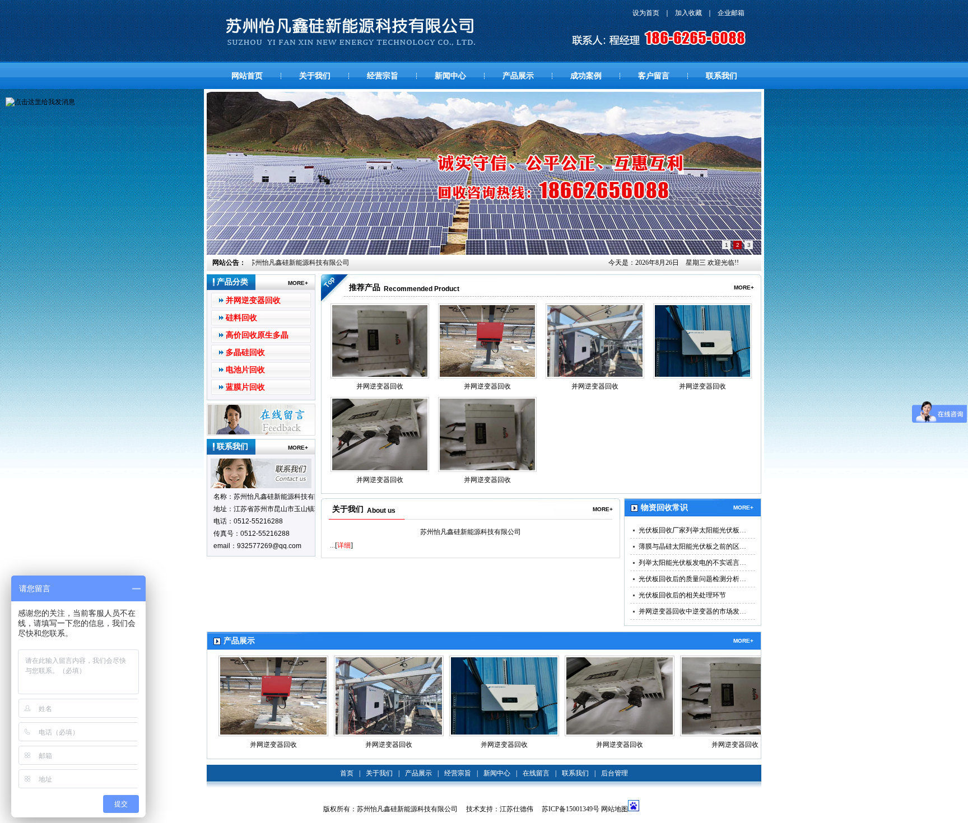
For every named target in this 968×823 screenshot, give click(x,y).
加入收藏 (688, 13)
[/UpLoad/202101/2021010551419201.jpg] (487, 340)
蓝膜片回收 (245, 387)
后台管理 (614, 773)
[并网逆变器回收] (273, 696)
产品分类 (232, 282)
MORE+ (298, 283)
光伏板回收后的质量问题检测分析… (692, 579)
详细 (344, 545)
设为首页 (645, 13)
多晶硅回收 (245, 352)
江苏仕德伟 (516, 809)
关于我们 (315, 76)
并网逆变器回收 (253, 300)
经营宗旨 (382, 76)
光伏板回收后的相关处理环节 (682, 595)
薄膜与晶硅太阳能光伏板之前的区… (692, 546)
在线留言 (536, 773)
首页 (346, 773)
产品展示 (518, 76)
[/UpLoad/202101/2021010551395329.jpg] (702, 340)
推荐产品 (364, 287)
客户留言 (653, 76)
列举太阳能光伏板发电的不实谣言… (692, 563)
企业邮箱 (731, 13)
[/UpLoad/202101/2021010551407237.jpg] (595, 340)
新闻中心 (450, 76)
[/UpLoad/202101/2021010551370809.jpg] (380, 434)
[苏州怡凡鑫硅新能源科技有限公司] (351, 32)
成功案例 (586, 76)
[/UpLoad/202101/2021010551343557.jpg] (380, 340)
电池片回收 (245, 370)
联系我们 (721, 76)
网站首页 (247, 76)
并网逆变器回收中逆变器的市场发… (692, 611)
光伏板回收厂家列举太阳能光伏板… (692, 530)
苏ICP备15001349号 (570, 809)
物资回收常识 (664, 507)
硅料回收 (241, 318)
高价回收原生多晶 (257, 335)
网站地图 (614, 809)
